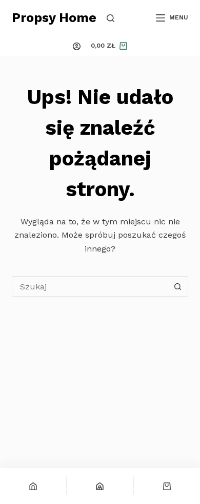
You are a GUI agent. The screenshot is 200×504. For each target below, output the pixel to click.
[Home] (33, 486)
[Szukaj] (110, 18)
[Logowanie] (77, 46)
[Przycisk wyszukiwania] (178, 286)
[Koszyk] (166, 486)
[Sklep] (99, 486)
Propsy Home (54, 17)
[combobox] (90, 286)
